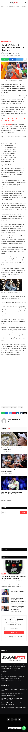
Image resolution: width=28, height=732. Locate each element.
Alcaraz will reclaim (6, 124)
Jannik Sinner (14, 407)
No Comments (10, 55)
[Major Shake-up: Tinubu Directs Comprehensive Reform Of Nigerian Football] (5, 592)
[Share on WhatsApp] (5, 59)
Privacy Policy (14, 637)
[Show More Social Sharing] (25, 59)
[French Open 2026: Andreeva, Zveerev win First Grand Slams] (14, 461)
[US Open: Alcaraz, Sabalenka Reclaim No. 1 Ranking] (14, 70)
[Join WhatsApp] (24, 728)
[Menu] (2, 2)
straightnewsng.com (10, 53)
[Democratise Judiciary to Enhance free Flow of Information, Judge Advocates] (5, 600)
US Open (21, 407)
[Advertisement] (14, 24)
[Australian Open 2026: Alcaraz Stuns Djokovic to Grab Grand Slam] (14, 483)
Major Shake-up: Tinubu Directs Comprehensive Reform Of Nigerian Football (18, 592)
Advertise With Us (14, 724)
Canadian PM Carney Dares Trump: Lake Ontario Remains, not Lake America (18, 608)
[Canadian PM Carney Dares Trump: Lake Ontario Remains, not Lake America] (5, 608)
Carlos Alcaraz (5, 407)
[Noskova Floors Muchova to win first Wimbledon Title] (14, 439)
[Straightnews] (14, 2)
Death (3, 573)
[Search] (26, 2)
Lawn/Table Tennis (6, 41)
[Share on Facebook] (12, 59)
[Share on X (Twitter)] (19, 59)
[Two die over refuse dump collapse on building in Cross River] (14, 567)
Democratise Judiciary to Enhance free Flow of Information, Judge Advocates (18, 600)
